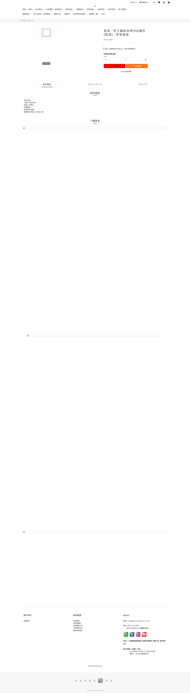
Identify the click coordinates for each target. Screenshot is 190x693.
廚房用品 (58, 9)
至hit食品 (37, 14)
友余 (32, 20)
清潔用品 (90, 9)
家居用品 (79, 9)
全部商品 (23, 20)
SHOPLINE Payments (98, 690)
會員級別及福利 (79, 14)
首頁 (24, 9)
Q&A (103, 14)
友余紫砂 (38, 9)
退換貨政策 (77, 630)
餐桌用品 (69, 9)
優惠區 (67, 14)
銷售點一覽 (93, 14)
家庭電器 (46, 14)
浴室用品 (100, 9)
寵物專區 (26, 14)
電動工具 (57, 14)
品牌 (30, 9)
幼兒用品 (111, 9)
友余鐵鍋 (49, 9)
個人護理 (122, 9)
